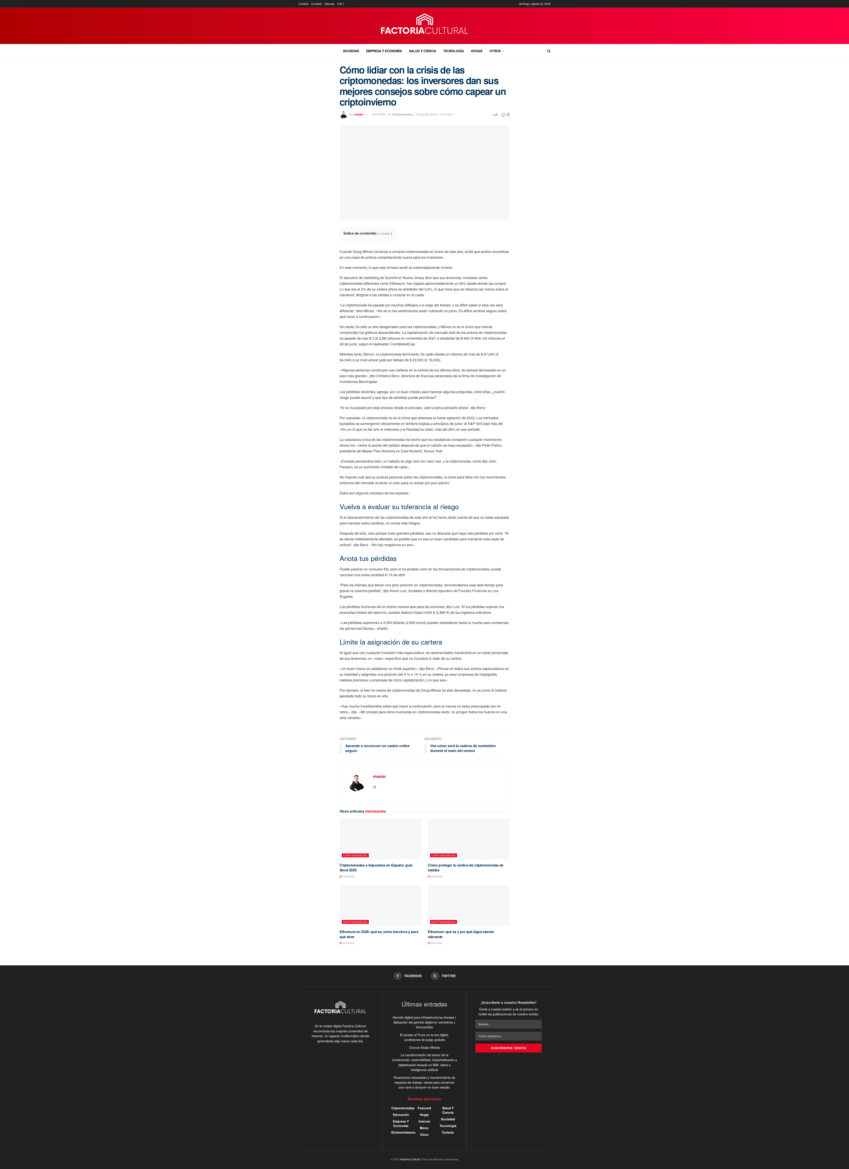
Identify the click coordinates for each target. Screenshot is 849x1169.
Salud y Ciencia (422, 51)
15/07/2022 (379, 114)
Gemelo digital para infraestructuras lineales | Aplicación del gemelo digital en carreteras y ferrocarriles (424, 1022)
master (358, 114)
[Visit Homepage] (424, 25)
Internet (424, 1121)
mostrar (385, 233)
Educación (401, 1114)
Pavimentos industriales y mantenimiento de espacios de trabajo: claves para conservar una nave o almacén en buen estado (424, 1082)
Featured (424, 1108)
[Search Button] (549, 50)
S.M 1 (340, 4)
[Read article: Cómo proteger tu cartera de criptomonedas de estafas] (468, 839)
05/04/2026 (436, 876)
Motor (424, 1128)
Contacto (316, 4)
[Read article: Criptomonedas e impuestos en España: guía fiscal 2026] (380, 839)
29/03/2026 (348, 943)
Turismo (448, 1132)
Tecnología (453, 51)
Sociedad (351, 51)
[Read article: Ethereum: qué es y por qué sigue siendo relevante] (468, 905)
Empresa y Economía (384, 51)
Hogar (476, 51)
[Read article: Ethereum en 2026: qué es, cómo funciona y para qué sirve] (380, 905)
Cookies (303, 4)
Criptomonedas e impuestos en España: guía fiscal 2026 (376, 867)
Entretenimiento (403, 1132)
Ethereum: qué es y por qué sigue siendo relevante (461, 934)
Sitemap (330, 4)
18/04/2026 (348, 876)
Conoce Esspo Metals (424, 1047)
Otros (495, 51)
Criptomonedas (402, 114)
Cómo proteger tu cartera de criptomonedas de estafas (465, 867)
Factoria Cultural (410, 1159)
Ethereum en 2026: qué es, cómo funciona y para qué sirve (379, 934)
